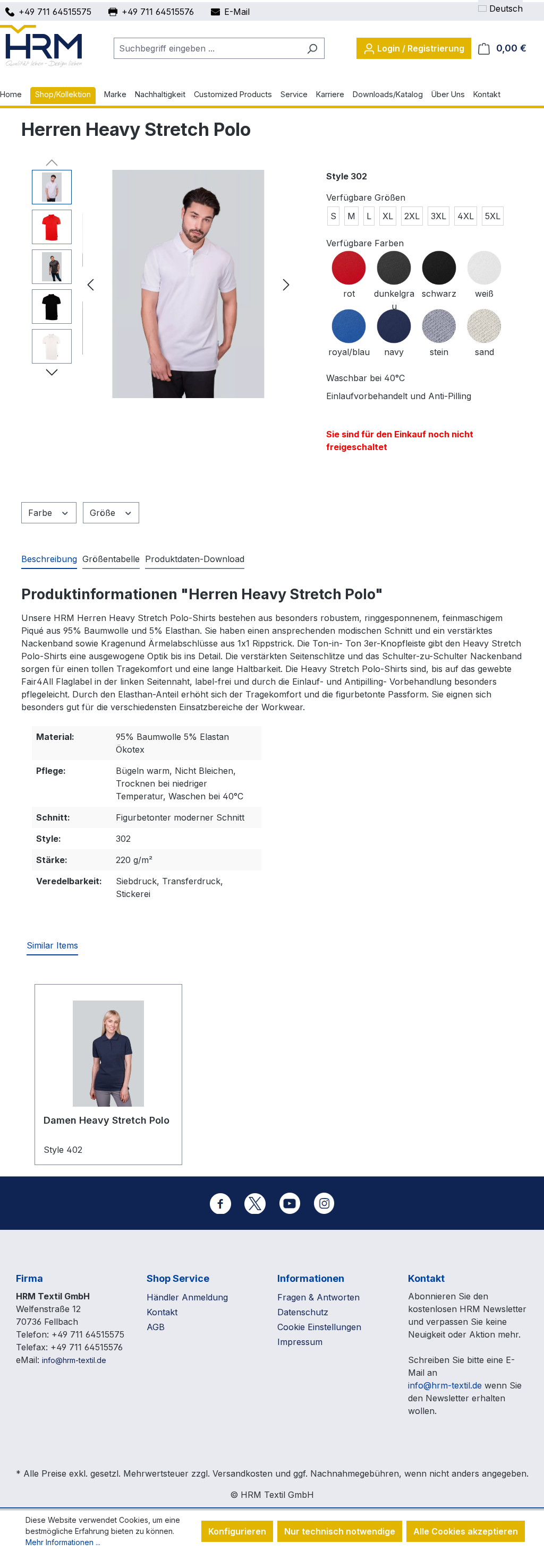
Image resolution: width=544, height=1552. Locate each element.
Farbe (41, 512)
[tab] (49, 559)
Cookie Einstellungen (319, 1327)
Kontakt (162, 1312)
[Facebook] (220, 1203)
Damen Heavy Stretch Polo (106, 1120)
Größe (104, 512)
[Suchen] (312, 48)
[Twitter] (255, 1203)
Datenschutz (302, 1312)
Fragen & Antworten (318, 1297)
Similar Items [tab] (52, 945)
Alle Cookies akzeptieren (465, 1531)
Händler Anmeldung (187, 1297)
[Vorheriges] (90, 284)
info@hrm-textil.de (74, 1360)
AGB (156, 1327)
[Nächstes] (286, 284)
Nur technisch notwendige (339, 1531)
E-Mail (237, 11)
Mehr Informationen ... (63, 1542)
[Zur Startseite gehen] (41, 46)
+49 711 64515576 (158, 11)
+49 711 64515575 (55, 11)
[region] (163, 284)
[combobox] (207, 48)
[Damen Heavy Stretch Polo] (108, 1054)
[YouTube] (289, 1203)
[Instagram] (324, 1203)
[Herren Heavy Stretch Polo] (188, 284)
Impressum (299, 1342)
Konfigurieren (237, 1531)
